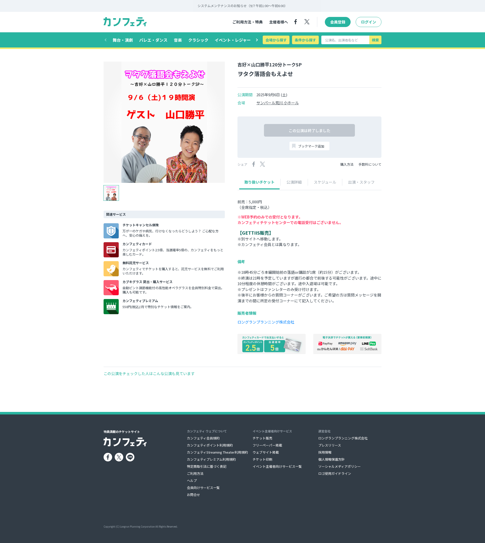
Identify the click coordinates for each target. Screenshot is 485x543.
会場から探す (276, 39)
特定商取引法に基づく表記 (206, 466)
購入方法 (346, 164)
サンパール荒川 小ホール (277, 102)
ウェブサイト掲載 (266, 452)
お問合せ (193, 494)
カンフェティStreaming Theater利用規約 (217, 452)
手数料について (369, 164)
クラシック (198, 40)
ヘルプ (192, 480)
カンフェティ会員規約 (203, 438)
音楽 (178, 40)
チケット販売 (262, 438)
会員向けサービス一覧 (203, 487)
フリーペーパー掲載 (267, 445)
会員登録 (337, 21)
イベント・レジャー (233, 40)
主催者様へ (278, 22)
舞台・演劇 (123, 40)
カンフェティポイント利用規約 (210, 445)
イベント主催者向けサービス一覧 (277, 466)
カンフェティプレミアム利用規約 (211, 459)
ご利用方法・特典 (247, 22)
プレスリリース (329, 445)
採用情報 (324, 452)
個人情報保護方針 (331, 459)
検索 (375, 39)
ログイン (368, 21)
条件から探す (305, 39)
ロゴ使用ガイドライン (334, 473)
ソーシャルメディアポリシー (339, 466)
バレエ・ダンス (153, 40)
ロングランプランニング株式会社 (265, 322)
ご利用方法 (195, 473)
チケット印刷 (262, 459)
